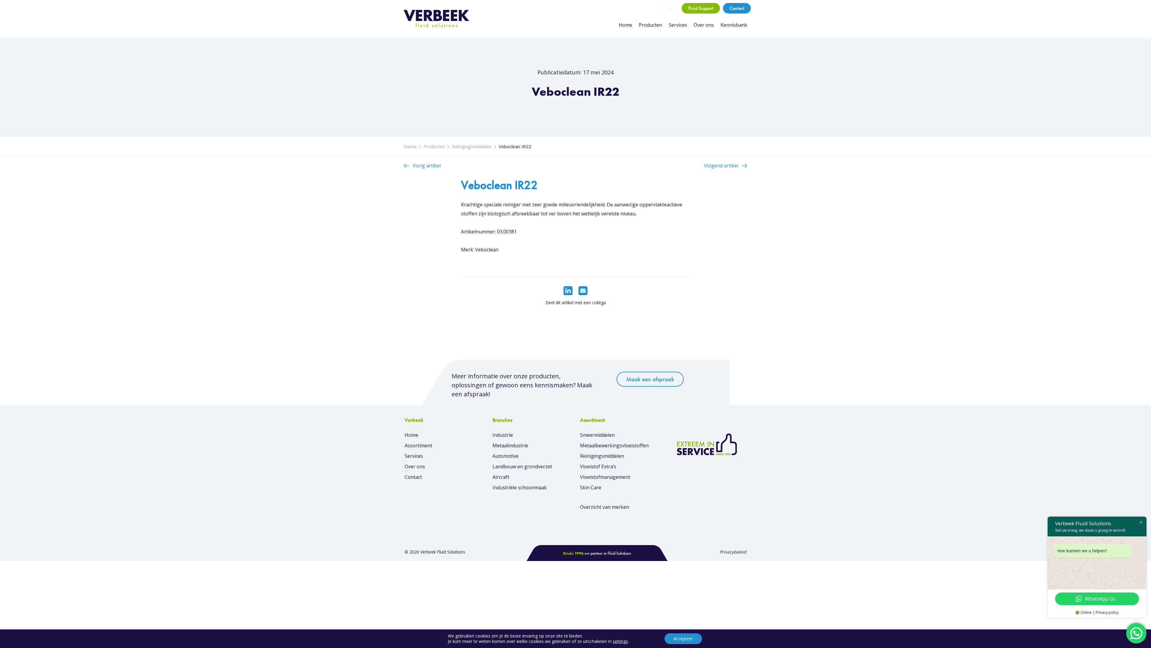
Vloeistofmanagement (605, 477)
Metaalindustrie (510, 445)
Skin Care (590, 487)
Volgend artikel (721, 165)
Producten (650, 25)
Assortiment (418, 445)
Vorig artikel (427, 165)
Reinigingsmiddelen (472, 146)
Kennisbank (734, 25)
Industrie (502, 435)
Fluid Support (700, 8)
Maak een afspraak (650, 379)
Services (678, 25)
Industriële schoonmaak (519, 487)
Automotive (505, 456)
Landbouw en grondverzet (522, 466)
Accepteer (683, 638)
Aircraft (500, 477)
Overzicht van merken (604, 507)
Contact (737, 8)
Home (625, 25)
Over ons (704, 25)
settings (620, 641)
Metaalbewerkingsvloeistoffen (614, 445)
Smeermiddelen (597, 435)
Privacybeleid (733, 552)
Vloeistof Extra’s (598, 466)
